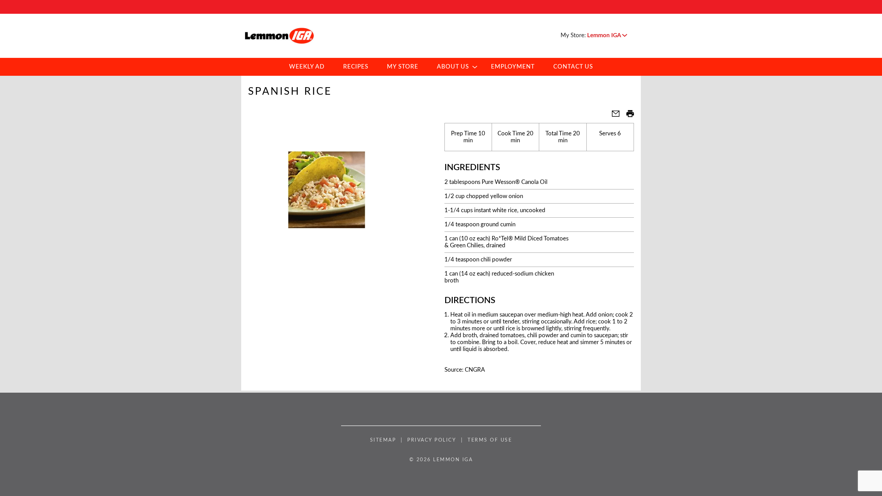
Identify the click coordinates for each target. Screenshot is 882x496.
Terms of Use (490, 440)
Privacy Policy (431, 440)
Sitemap (383, 440)
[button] (607, 35)
